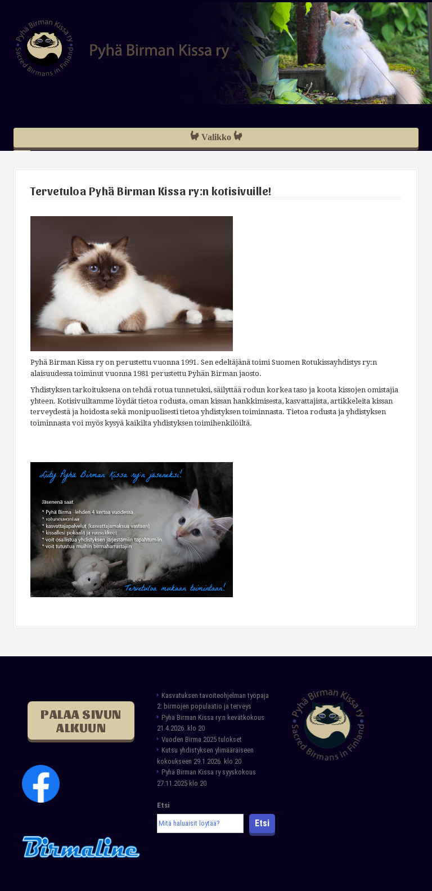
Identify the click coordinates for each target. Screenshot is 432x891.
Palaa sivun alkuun (81, 720)
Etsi (163, 805)
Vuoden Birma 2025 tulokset (201, 739)
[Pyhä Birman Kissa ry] (123, 47)
